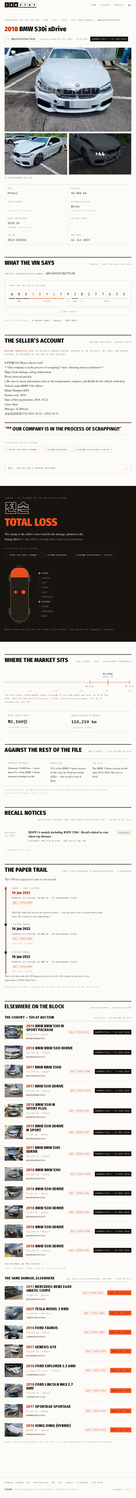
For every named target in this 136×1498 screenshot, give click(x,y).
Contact (118, 5)
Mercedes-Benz (40, 1483)
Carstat (9, 1489)
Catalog (105, 5)
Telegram (117, 1489)
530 (55, 20)
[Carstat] (20, 5)
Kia (28, 1483)
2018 (64, 20)
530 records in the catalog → (24, 1264)
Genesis (70, 1483)
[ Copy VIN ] (68, 311)
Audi (60, 1483)
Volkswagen (82, 1483)
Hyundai (20, 1483)
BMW (46, 20)
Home (93, 5)
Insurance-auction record (22, 20)
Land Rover (97, 1483)
